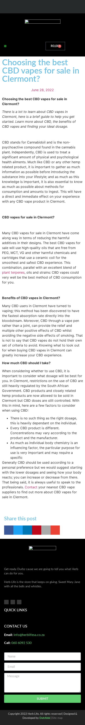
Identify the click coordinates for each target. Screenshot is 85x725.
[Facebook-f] (34, 7)
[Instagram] (42, 7)
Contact (31, 487)
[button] (5, 46)
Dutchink (44, 718)
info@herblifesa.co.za (29, 635)
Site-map (57, 718)
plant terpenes (13, 272)
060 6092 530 (21, 643)
